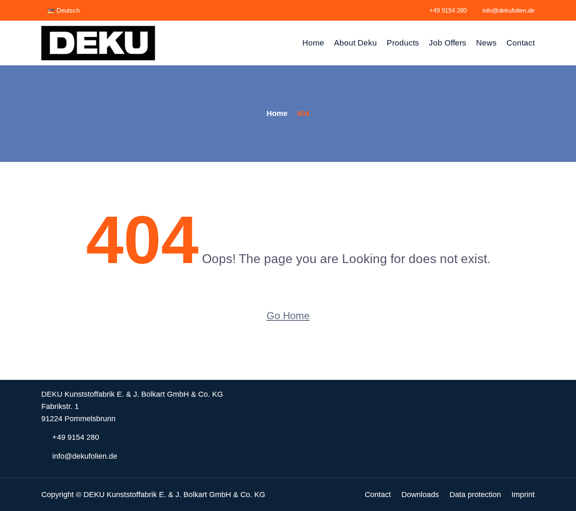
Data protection (475, 494)
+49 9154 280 (448, 10)
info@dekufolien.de (508, 10)
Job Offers (447, 42)
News (486, 42)
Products (403, 42)
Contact (520, 42)
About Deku (355, 42)
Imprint (523, 494)
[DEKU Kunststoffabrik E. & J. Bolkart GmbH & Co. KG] (98, 43)
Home (313, 42)
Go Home (288, 315)
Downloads (420, 494)
